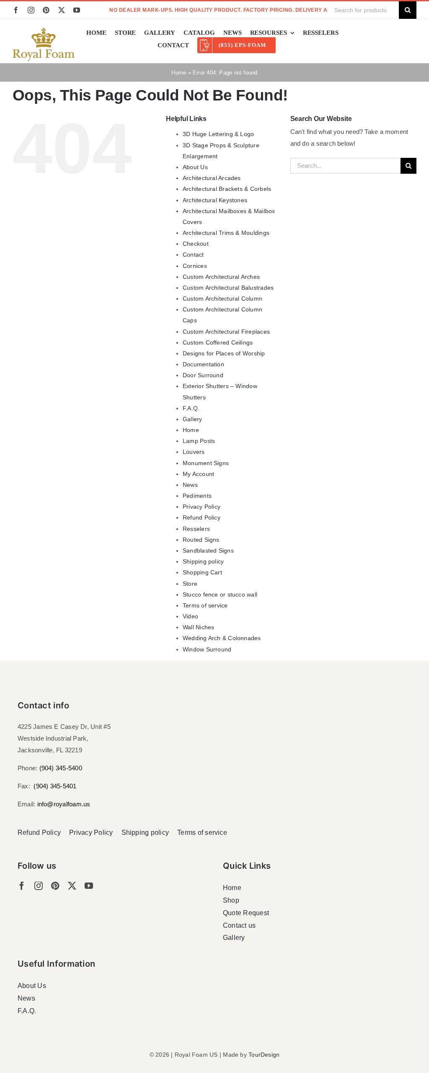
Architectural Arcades (212, 178)
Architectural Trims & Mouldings (226, 232)
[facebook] (16, 10)
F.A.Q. (191, 408)
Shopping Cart (202, 572)
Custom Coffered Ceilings (218, 342)
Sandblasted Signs (208, 550)
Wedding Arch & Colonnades (222, 638)
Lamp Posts (199, 440)
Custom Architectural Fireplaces (226, 331)
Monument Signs (206, 463)
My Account (198, 474)
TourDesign (263, 1054)
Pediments (197, 495)
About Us (195, 167)
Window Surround (207, 649)
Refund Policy (201, 517)
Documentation (203, 364)
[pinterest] (46, 10)
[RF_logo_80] (44, 30)
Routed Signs (201, 539)
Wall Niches (198, 627)
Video (190, 616)
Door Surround (203, 375)
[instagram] (31, 10)
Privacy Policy (201, 506)
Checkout (196, 243)
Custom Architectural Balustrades (228, 287)
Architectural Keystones (215, 200)
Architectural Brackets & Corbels (227, 188)
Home (178, 72)
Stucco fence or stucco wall (220, 594)
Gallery (192, 419)
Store (190, 583)
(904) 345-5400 (60, 768)
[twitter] (61, 10)
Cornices (195, 265)
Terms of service (205, 605)
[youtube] (76, 10)
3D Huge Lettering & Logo (218, 134)
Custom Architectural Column (222, 298)
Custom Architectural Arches (221, 276)
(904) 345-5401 (55, 786)
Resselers (196, 528)
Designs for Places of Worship (224, 353)
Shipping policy (203, 561)
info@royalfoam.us (63, 804)
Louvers (194, 451)
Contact (193, 254)
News (190, 484)
